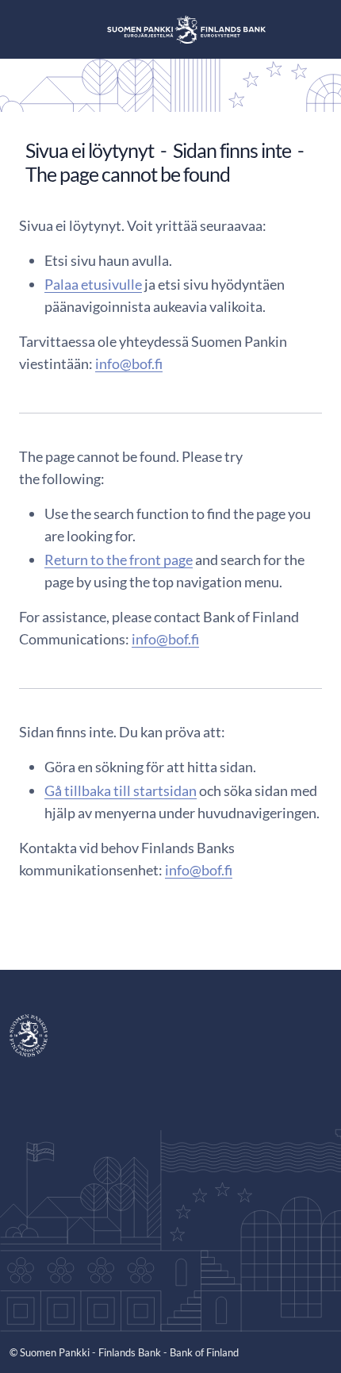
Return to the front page (118, 559)
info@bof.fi (129, 363)
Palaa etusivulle (93, 284)
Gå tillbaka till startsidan (120, 790)
